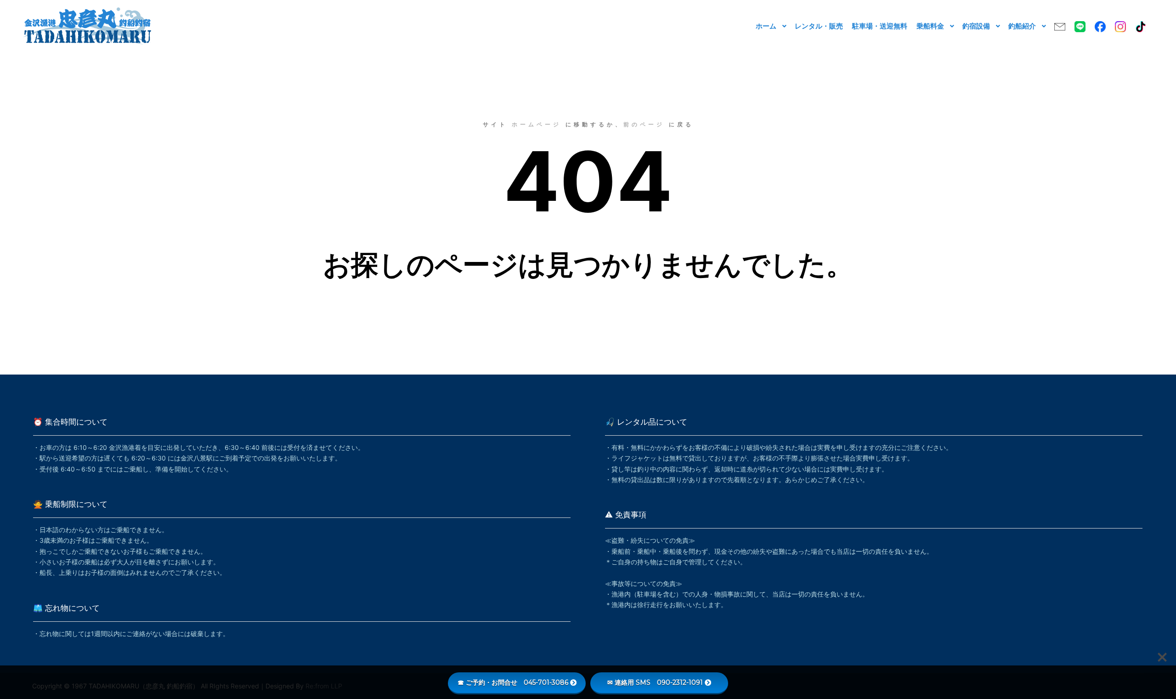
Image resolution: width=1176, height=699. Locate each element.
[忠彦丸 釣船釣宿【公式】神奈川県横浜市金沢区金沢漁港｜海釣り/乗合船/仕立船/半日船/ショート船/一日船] (87, 26)
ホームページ (536, 124)
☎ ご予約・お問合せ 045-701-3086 (513, 682)
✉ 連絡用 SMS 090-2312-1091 (655, 682)
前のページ (644, 124)
